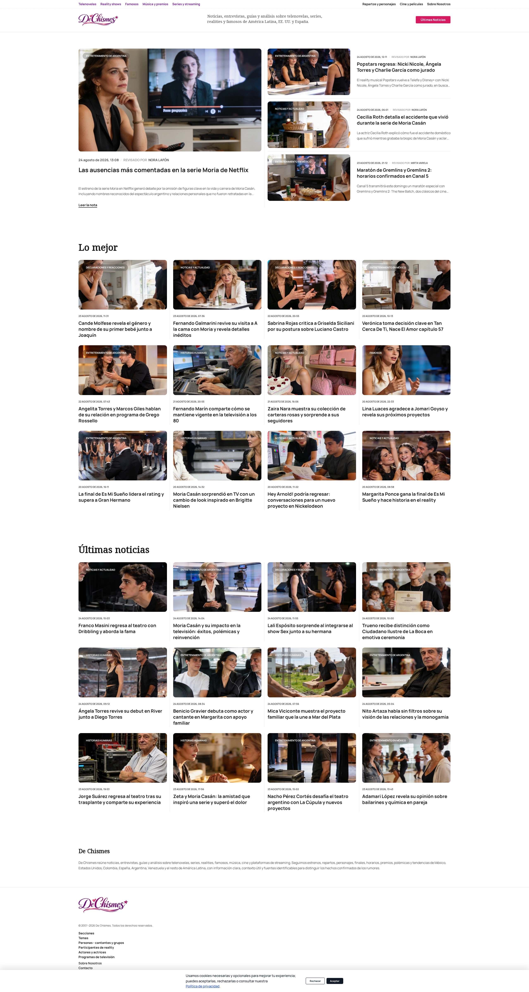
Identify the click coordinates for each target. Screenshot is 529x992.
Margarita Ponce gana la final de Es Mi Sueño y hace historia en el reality (403, 497)
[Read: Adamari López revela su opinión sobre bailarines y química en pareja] (406, 758)
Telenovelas (87, 4)
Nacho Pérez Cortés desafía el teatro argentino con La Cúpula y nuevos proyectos (308, 802)
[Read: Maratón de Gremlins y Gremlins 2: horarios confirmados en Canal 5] (309, 177)
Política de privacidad (202, 986)
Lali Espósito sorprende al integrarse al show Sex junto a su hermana (310, 629)
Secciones (86, 933)
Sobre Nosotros (438, 4)
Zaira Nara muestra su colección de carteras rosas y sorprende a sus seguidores (307, 415)
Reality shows (110, 4)
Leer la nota (88, 205)
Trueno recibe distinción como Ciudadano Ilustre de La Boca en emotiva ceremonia (397, 632)
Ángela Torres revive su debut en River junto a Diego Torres (120, 714)
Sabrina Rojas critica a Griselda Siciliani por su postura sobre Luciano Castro (311, 326)
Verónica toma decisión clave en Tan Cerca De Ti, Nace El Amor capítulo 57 (402, 326)
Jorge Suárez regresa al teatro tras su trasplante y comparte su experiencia (120, 799)
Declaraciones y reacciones (105, 267)
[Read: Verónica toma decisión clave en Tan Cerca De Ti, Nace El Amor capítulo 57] (406, 285)
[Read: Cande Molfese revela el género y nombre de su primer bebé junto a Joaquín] (123, 285)
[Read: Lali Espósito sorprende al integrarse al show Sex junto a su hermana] (312, 587)
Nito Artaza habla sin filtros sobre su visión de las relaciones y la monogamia (405, 714)
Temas (83, 938)
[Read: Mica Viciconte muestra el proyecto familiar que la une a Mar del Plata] (312, 672)
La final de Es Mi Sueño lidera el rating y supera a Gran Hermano (121, 497)
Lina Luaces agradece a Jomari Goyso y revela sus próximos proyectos (405, 412)
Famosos (131, 4)
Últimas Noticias (433, 20)
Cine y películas (411, 4)
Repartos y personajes (379, 4)
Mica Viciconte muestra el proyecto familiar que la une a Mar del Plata (307, 714)
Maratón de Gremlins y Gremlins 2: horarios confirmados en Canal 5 (394, 173)
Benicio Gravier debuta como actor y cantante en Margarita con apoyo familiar (213, 717)
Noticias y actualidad (289, 109)
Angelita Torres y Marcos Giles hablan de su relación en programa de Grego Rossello (120, 415)
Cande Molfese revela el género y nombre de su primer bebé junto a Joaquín (115, 329)
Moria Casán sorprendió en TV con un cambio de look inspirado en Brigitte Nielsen (214, 500)
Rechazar (315, 980)
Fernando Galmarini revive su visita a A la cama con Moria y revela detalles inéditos (215, 329)
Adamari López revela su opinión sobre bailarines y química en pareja (404, 799)
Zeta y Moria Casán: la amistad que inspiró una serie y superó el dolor (211, 799)
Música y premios (155, 4)
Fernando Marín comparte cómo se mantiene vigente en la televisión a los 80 (215, 415)
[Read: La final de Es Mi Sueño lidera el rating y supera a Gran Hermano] (123, 455)
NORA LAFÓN (158, 160)
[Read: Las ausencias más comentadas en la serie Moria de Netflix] (170, 100)
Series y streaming (186, 4)
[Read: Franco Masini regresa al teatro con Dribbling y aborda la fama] (123, 587)
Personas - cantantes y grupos (101, 942)
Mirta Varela (419, 163)
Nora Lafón (418, 57)
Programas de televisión (96, 957)
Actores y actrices (92, 952)
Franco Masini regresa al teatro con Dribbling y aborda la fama (117, 629)
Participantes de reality (96, 947)
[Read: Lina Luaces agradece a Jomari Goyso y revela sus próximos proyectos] (406, 370)
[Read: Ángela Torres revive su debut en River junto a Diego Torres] (123, 672)
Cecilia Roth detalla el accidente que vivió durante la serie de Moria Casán (402, 120)
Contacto (86, 967)
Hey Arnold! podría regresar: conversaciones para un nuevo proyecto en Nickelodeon (301, 500)
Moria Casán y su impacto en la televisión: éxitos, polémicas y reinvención (207, 632)
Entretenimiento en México (293, 161)
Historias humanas (194, 352)
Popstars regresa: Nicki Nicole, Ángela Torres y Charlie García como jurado (399, 67)
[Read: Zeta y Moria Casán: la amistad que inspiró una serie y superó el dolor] (217, 758)
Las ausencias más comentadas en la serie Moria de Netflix (163, 170)
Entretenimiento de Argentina (106, 56)
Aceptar (335, 980)
